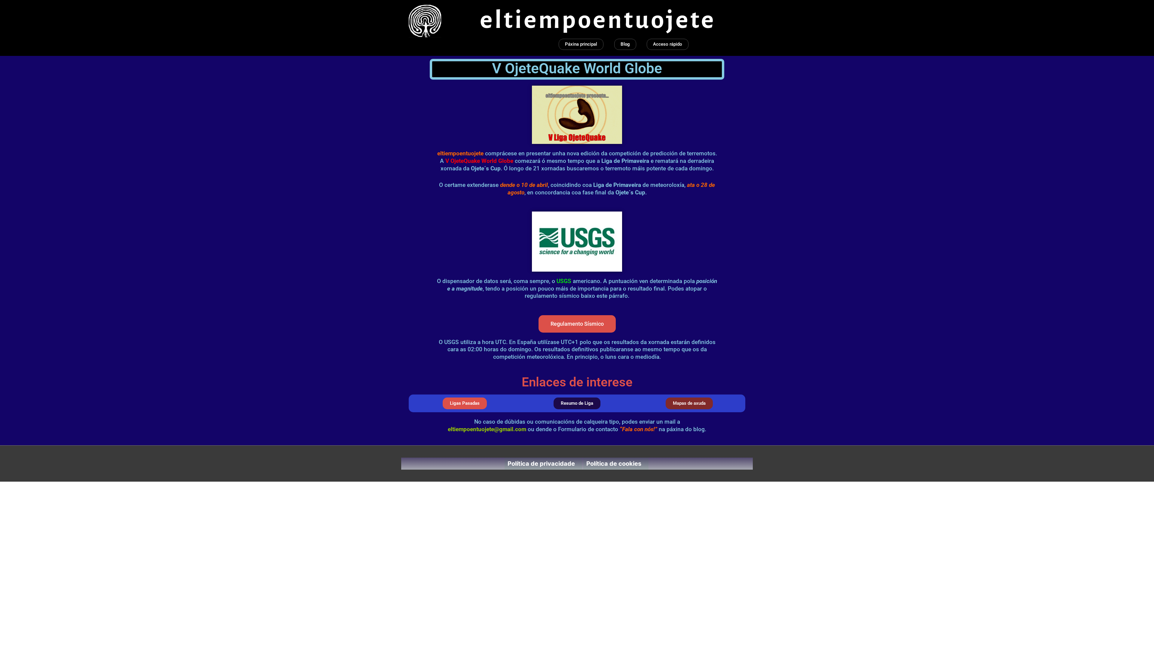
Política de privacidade (541, 463)
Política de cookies (613, 463)
